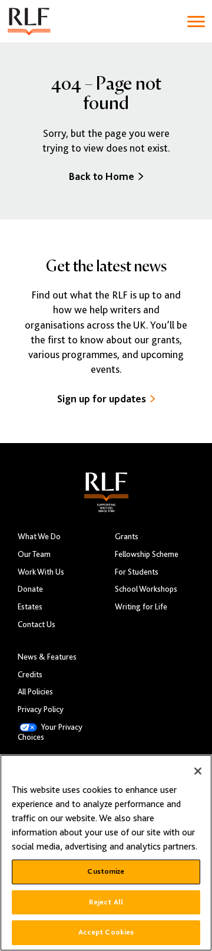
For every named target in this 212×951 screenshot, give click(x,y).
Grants (126, 537)
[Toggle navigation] (196, 21)
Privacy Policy (41, 709)
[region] (106, 853)
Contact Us (36, 624)
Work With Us (41, 572)
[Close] (198, 771)
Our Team (34, 554)
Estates (30, 607)
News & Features (47, 657)
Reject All (106, 902)
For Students (136, 572)
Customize (105, 871)
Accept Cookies (106, 932)
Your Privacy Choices (50, 732)
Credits (30, 675)
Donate (30, 589)
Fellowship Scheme (146, 554)
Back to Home (101, 176)
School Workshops (146, 589)
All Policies (35, 692)
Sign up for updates (101, 398)
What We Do (39, 537)
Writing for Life (141, 607)
